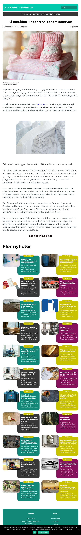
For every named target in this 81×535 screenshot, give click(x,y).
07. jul (67, 346)
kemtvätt (41, 104)
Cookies (44, 14)
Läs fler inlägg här (40, 235)
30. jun (67, 437)
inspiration (74, 27)
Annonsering (26, 14)
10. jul (28, 346)
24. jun (28, 459)
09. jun (67, 482)
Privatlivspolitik (43, 532)
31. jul (28, 323)
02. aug (28, 278)
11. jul (67, 323)
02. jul (28, 414)
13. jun (67, 459)
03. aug (67, 256)
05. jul (28, 391)
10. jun (28, 482)
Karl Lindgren (21, 27)
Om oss (36, 14)
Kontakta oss (55, 14)
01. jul (28, 437)
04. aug (28, 256)
